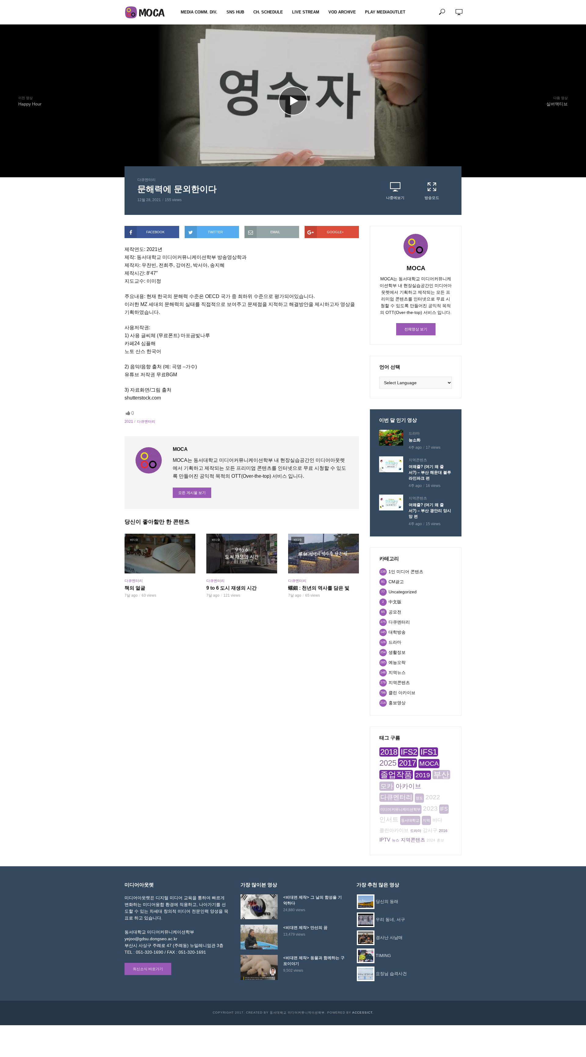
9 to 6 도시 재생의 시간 (231, 588)
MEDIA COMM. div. (199, 12)
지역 (426, 820)
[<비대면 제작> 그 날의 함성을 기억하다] (259, 906)
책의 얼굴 (135, 588)
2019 (422, 775)
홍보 (440, 840)
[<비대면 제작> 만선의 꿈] (259, 937)
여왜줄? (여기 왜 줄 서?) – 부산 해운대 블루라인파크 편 (430, 472)
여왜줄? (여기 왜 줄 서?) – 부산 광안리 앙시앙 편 (430, 511)
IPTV (384, 839)
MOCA (429, 763)
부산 (441, 774)
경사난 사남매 (389, 937)
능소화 (415, 440)
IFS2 (409, 752)
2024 (431, 840)
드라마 (414, 433)
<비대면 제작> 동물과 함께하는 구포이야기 (314, 961)
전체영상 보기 (415, 329)
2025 (387, 763)
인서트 (389, 819)
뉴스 (395, 840)
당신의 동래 (387, 901)
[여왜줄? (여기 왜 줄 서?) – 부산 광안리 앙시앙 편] (391, 502)
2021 (129, 421)
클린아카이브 (394, 830)
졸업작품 (396, 774)
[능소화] (391, 438)
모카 (386, 786)
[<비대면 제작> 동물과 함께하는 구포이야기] (259, 967)
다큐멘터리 (146, 180)
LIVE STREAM (305, 12)
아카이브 (408, 786)
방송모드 (432, 198)
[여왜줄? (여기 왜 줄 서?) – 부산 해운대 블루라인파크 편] (391, 464)
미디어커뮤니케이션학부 (400, 809)
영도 (419, 798)
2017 (407, 763)
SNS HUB (235, 12)
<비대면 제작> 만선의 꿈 (305, 927)
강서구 (430, 830)
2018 (388, 752)
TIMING (383, 955)
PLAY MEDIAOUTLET (385, 12)
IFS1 (429, 752)
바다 (437, 820)
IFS (444, 809)
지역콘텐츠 (418, 460)
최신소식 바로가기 (148, 969)
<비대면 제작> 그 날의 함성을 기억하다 (312, 900)
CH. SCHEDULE (268, 12)
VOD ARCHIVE (342, 12)
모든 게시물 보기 (192, 493)
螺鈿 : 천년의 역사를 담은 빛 (318, 588)
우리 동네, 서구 (390, 919)
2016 (443, 831)
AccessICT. (363, 1012)
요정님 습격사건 (391, 973)
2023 (430, 808)
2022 (432, 797)
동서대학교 (410, 820)
